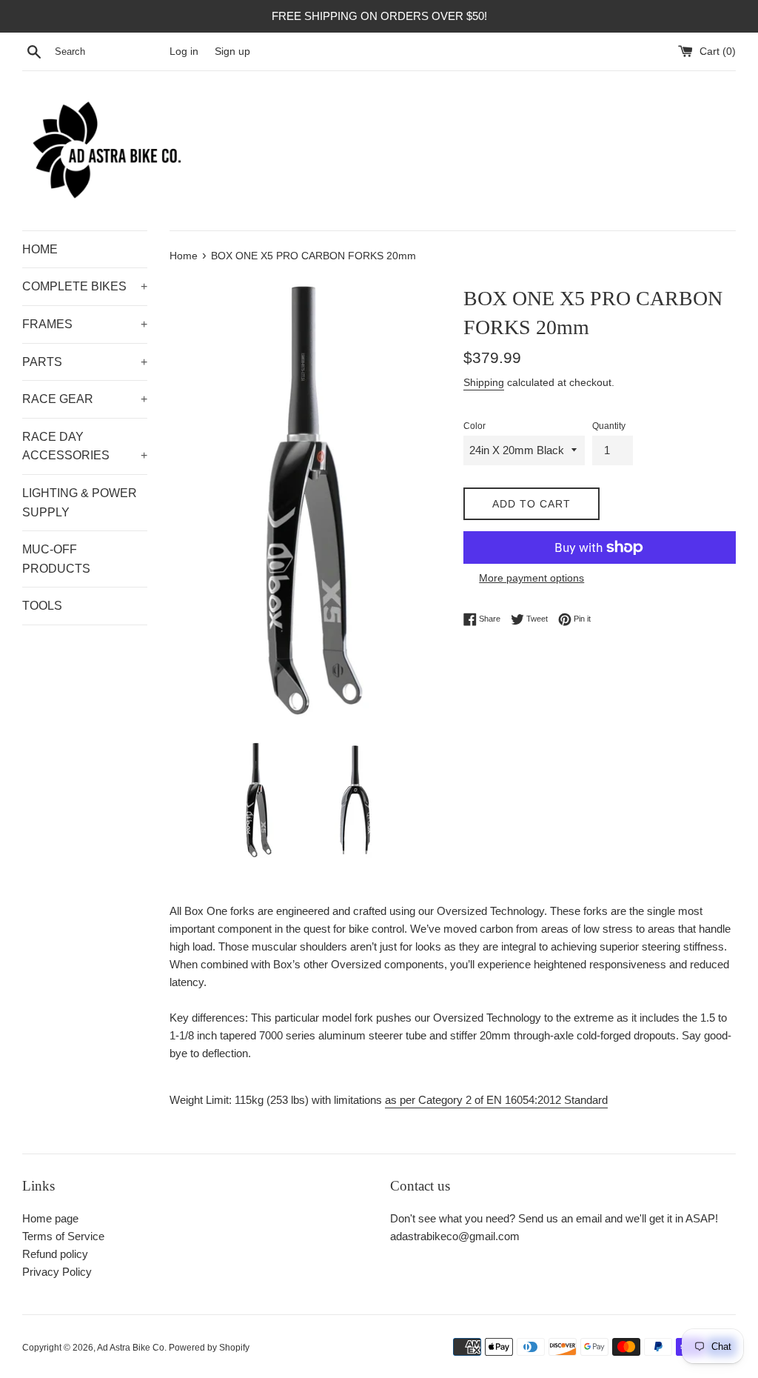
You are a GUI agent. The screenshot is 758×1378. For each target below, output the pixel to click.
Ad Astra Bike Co (130, 1347)
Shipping (483, 382)
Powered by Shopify (209, 1347)
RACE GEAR (84, 399)
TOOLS (42, 605)
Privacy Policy (57, 1271)
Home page (50, 1218)
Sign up (232, 51)
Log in (184, 51)
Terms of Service (63, 1236)
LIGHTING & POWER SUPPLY (79, 503)
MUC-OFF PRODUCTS (56, 559)
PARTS (84, 362)
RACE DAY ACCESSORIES (84, 446)
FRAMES (84, 324)
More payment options (531, 578)
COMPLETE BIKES (84, 286)
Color (474, 426)
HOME (40, 249)
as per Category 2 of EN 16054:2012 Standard (496, 1100)
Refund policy (55, 1254)
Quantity (608, 426)
